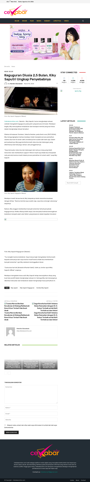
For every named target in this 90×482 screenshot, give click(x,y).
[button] (83, 21)
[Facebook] (73, 1)
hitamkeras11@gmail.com (49, 472)
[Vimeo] (81, 1)
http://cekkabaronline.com (24, 331)
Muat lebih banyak (72, 183)
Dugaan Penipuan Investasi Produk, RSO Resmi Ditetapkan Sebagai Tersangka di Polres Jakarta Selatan (13, 364)
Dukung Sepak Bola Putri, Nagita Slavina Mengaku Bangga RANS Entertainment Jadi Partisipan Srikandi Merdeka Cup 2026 (49, 364)
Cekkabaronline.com (11, 121)
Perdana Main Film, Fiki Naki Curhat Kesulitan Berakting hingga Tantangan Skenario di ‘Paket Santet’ (31, 364)
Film (30, 359)
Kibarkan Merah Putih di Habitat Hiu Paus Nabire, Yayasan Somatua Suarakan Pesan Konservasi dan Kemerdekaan (77, 164)
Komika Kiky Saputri (43, 288)
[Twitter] (78, 1)
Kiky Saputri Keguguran (27, 288)
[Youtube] (84, 1)
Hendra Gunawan (16, 83)
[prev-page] (5, 373)
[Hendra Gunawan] (6, 83)
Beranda (7, 66)
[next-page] (9, 373)
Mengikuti (64, 78)
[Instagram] (76, 1)
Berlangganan (83, 78)
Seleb (11, 71)
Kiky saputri (14, 288)
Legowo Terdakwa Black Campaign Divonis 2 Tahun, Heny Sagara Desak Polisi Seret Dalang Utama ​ (77, 175)
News (13, 66)
